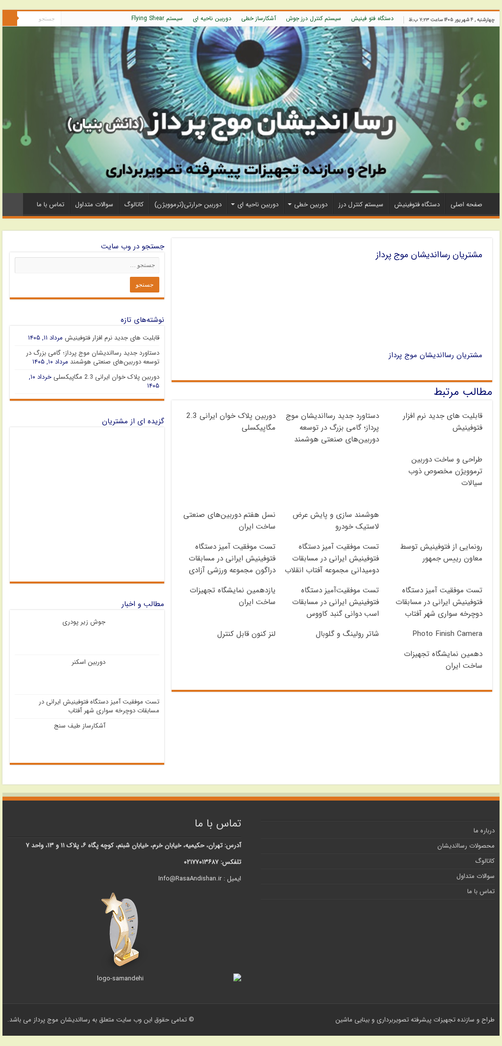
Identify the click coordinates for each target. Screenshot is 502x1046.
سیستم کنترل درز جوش (313, 18)
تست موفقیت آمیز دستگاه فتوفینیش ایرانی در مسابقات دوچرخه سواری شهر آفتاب (439, 602)
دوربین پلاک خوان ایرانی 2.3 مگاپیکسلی (106, 377)
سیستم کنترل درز (360, 204)
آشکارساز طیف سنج (79, 726)
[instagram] (68, 19)
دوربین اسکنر (88, 662)
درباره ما (484, 831)
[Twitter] (87, 19)
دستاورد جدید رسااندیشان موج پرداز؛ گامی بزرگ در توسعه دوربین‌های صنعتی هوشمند (332, 427)
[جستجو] (9, 18)
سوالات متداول (94, 204)
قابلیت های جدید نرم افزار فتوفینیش (112, 338)
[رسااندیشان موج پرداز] (251, 109)
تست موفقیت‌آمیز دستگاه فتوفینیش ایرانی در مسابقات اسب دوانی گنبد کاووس (335, 602)
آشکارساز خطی (258, 18)
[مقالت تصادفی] (12, 204)
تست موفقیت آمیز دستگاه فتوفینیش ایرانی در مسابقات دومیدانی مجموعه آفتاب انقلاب (332, 558)
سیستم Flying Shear (157, 18)
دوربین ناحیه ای (212, 18)
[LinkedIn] (77, 19)
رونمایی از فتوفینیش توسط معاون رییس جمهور (441, 552)
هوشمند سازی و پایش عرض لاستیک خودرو (336, 521)
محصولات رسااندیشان (466, 846)
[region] (87, 504)
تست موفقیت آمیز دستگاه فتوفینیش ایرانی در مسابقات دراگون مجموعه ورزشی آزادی (232, 558)
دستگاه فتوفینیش (417, 204)
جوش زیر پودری (83, 622)
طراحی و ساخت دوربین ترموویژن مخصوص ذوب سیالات (445, 471)
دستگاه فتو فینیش (372, 18)
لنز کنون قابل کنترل (246, 634)
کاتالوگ (134, 204)
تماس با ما (50, 204)
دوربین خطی (310, 204)
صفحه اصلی (466, 204)
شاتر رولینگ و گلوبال (347, 634)
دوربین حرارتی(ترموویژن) (188, 204)
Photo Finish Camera (447, 634)
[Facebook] (96, 19)
